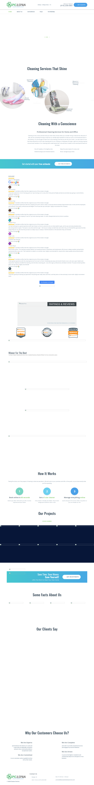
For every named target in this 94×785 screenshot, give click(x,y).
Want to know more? (47, 47)
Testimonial (51, 11)
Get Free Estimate (64, 164)
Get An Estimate (73, 577)
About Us (19, 11)
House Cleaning (47, 521)
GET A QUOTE (81, 5)
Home (10, 11)
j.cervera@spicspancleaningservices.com (65, 779)
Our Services (31, 11)
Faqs (41, 11)
